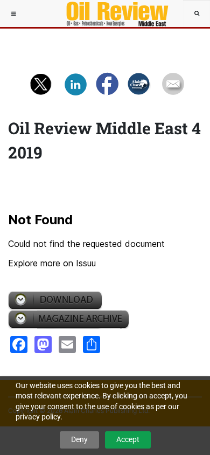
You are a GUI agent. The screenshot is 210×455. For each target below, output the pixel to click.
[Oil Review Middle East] (112, 13)
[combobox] (196, 13)
